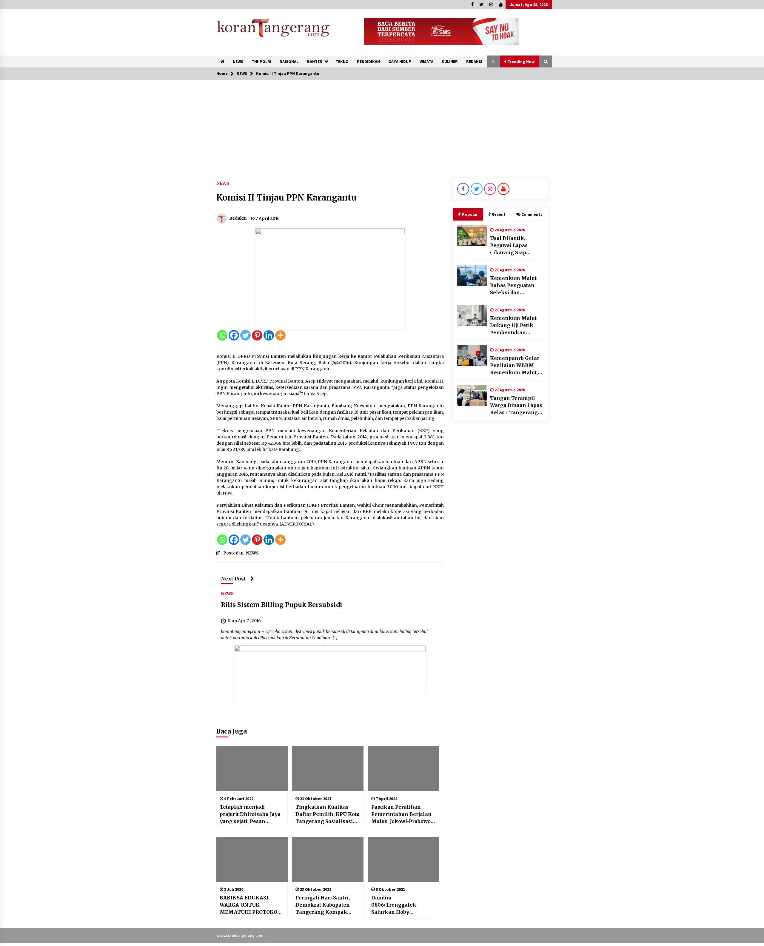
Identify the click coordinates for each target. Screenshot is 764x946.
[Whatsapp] (222, 335)
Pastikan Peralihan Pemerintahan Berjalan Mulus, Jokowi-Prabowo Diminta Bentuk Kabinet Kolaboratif (402, 814)
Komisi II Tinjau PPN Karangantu (286, 197)
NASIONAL (289, 61)
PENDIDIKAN (368, 61)
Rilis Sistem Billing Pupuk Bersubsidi (281, 605)
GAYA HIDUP (399, 61)
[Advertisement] (382, 124)
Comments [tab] (532, 214)
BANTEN (314, 61)
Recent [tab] (499, 214)
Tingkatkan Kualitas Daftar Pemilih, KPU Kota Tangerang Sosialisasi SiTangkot (327, 814)
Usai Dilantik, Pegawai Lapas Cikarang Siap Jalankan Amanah (513, 245)
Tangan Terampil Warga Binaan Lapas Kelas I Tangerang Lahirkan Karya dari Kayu (516, 405)
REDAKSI (474, 61)
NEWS (238, 61)
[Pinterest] (257, 335)
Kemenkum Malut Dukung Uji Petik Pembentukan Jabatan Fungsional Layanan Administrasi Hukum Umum (516, 325)
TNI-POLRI (261, 61)
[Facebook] (234, 335)
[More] (280, 335)
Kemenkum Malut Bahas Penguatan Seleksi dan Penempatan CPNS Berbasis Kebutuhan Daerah (515, 285)
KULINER (450, 61)
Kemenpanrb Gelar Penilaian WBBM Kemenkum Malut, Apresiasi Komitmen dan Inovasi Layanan (516, 365)
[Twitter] (245, 335)
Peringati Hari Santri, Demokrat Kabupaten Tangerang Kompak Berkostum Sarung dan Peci (324, 905)
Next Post (233, 579)
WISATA (426, 61)
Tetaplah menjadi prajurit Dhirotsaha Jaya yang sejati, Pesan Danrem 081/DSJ (250, 814)
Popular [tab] (470, 214)
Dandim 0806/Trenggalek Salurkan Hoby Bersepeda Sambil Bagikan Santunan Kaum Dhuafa (403, 905)
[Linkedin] (269, 335)
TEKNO (342, 61)
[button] (493, 61)
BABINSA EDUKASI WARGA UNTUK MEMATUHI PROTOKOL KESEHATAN (250, 905)
